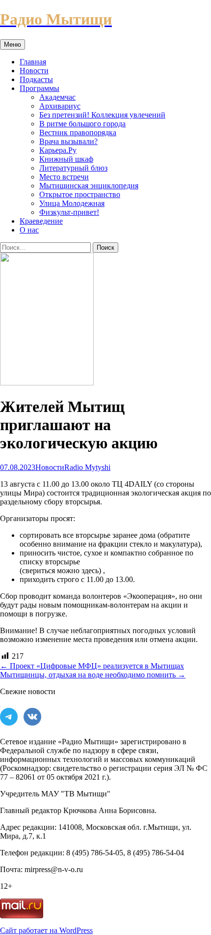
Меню (12, 44)
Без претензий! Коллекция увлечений (102, 115)
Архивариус (59, 106)
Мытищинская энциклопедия (88, 185)
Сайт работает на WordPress (46, 930)
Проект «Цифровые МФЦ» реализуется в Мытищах (92, 666)
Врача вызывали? (68, 141)
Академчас (57, 97)
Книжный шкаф (66, 159)
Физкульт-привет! (69, 212)
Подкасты (36, 79)
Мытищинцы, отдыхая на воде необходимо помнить (92, 675)
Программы (39, 88)
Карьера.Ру (58, 150)
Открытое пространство (79, 194)
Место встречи (64, 177)
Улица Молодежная (72, 203)
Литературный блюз (73, 168)
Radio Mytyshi (87, 467)
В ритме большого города (82, 123)
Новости (34, 70)
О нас (29, 230)
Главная (33, 62)
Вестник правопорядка (77, 132)
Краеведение (41, 221)
